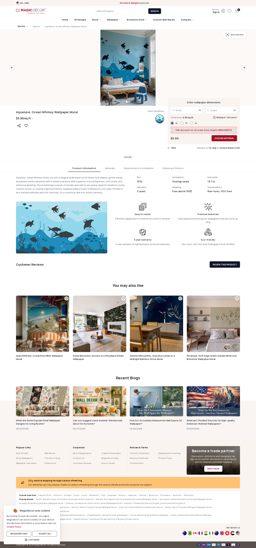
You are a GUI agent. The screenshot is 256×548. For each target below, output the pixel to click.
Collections (50, 463)
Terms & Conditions (139, 453)
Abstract (57, 495)
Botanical (153, 495)
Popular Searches (27, 495)
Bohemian (94, 495)
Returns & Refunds (139, 458)
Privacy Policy (165, 458)
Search (155, 11)
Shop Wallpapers (24, 458)
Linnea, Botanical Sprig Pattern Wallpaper (149, 515)
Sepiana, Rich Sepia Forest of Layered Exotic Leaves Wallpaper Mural (126, 499)
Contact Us (78, 458)
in (177, 123)
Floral (76, 495)
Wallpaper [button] (113, 19)
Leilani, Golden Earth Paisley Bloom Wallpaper (191, 515)
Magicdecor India (109, 458)
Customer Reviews (82, 463)
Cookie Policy (14, 526)
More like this (237, 34)
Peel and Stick (44, 495)
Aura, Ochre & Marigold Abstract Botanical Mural (62, 515)
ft (186, 123)
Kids (103, 495)
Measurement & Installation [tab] (139, 168)
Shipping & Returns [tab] (173, 168)
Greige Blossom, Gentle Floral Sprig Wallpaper (107, 515)
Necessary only (19, 533)
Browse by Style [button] (136, 19)
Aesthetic (177, 495)
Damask (142, 495)
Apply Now (213, 468)
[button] (216, 11)
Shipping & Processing (169, 453)
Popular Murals (26, 499)
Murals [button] (22, 26)
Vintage (67, 495)
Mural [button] (95, 19)
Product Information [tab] (84, 168)
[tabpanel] (128, 214)
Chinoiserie (165, 495)
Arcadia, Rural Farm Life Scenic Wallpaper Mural (41, 503)
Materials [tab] (110, 168)
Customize (33, 540)
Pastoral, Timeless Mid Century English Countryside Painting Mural (154, 503)
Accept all (45, 533)
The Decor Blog (52, 458)
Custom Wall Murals (164, 19)
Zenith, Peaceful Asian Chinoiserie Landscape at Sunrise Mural (64, 499)
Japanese (111, 495)
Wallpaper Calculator (226, 117)
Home (65, 19)
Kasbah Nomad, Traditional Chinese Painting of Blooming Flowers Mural (106, 519)
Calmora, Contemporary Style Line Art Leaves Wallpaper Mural (93, 503)
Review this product (225, 264)
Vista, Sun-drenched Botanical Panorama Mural (141, 507)
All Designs (80, 19)
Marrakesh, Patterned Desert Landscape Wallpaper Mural (186, 499)
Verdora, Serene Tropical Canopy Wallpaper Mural (93, 507)
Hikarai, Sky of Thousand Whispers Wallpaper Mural (188, 507)
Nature (36, 26)
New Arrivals (22, 453)
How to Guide (108, 463)
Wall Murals (49, 453)
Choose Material (224, 138)
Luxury (84, 495)
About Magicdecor (82, 453)
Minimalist (189, 495)
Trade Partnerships (111, 453)
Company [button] (186, 19)
